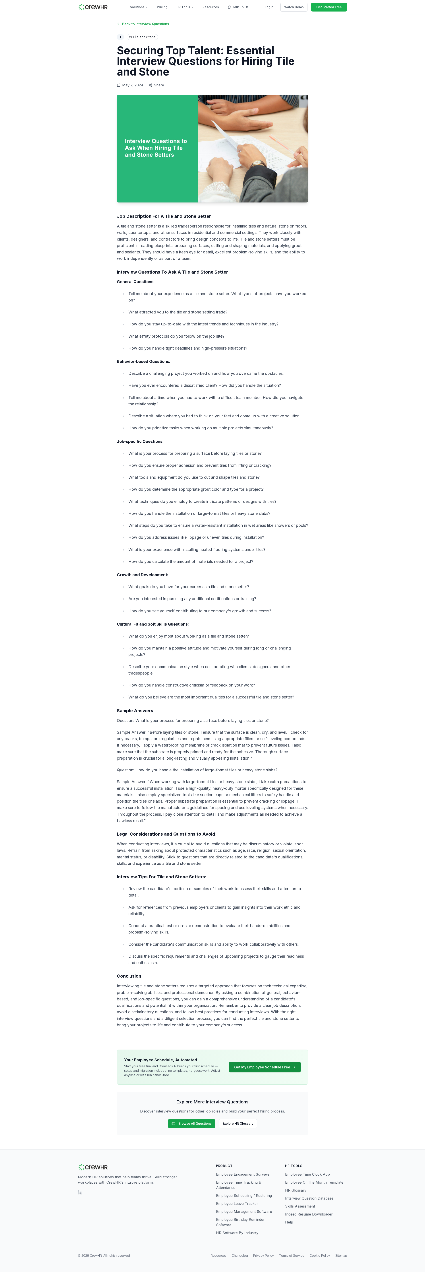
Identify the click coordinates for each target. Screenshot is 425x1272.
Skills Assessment (300, 1206)
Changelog (240, 1255)
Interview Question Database (309, 1198)
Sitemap (341, 1255)
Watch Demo (294, 7)
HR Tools (183, 7)
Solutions (137, 7)
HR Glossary (295, 1190)
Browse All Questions (195, 1123)
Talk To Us (240, 7)
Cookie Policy (320, 1255)
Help (289, 1222)
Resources (211, 7)
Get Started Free (329, 7)
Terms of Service (291, 1255)
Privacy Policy (263, 1255)
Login (269, 7)
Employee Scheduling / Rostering (244, 1195)
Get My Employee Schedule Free (262, 1067)
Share (159, 85)
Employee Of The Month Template (314, 1182)
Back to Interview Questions (145, 24)
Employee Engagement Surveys (243, 1174)
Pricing (162, 7)
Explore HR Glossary (237, 1123)
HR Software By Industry (237, 1233)
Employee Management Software (244, 1211)
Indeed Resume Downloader (309, 1214)
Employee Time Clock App (307, 1174)
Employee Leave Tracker (237, 1203)
